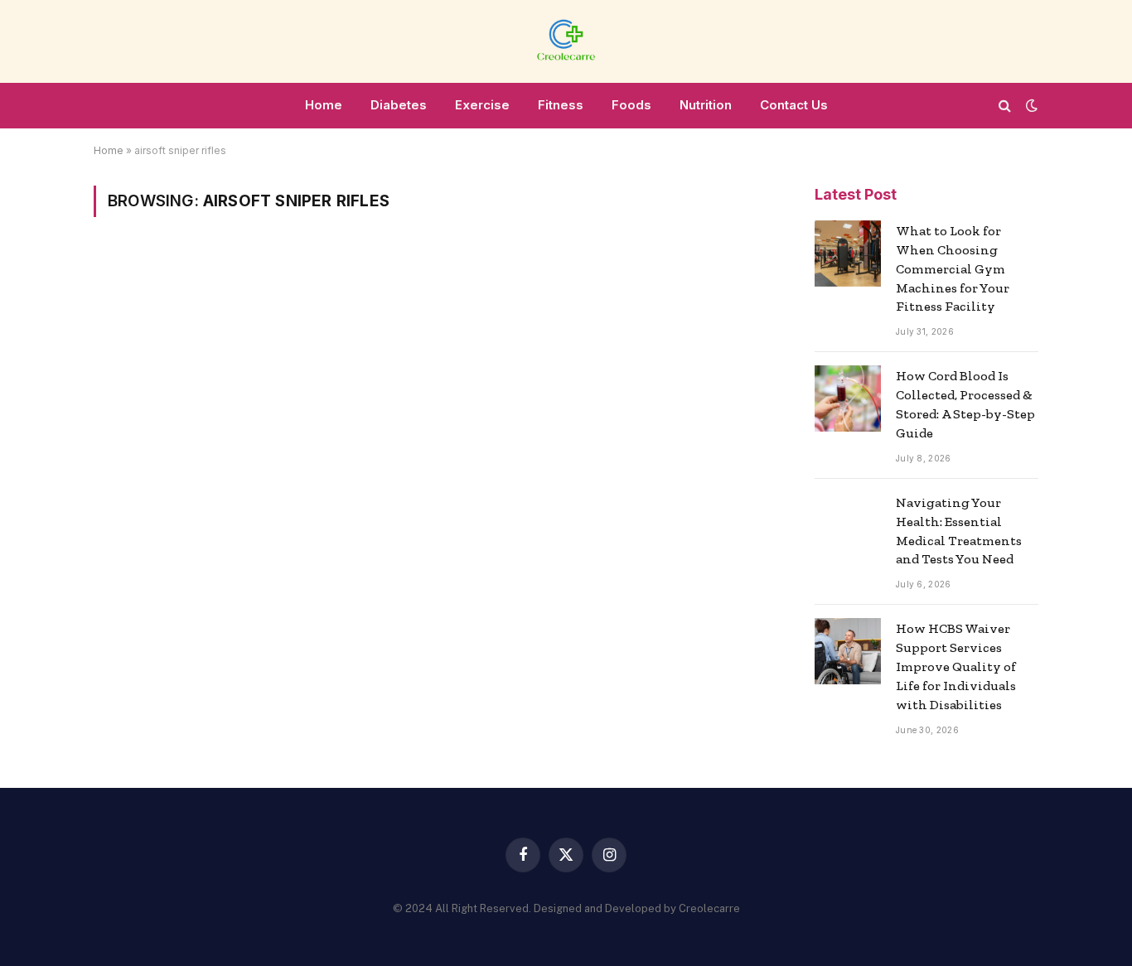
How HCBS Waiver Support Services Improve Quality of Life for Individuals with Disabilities (956, 666)
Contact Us (794, 105)
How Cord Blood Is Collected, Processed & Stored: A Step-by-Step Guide (965, 404)
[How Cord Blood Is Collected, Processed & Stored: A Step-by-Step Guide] (848, 398)
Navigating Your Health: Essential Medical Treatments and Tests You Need (959, 531)
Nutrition (706, 105)
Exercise (482, 105)
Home (323, 105)
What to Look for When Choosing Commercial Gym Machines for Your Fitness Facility (952, 269)
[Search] (1004, 105)
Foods (631, 105)
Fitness (560, 105)
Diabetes (398, 105)
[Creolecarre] (566, 41)
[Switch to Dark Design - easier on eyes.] (1030, 105)
